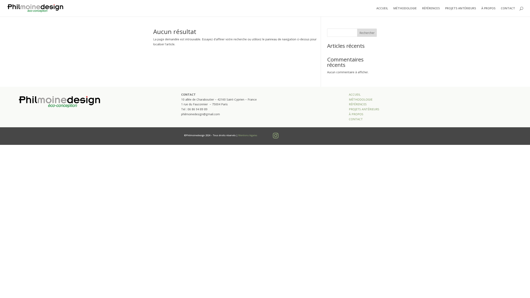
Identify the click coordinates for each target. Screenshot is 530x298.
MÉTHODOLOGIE (405, 8)
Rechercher (367, 33)
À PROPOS (488, 8)
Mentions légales (247, 135)
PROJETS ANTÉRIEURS (460, 8)
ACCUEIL (382, 8)
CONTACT (508, 8)
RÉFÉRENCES (431, 8)
